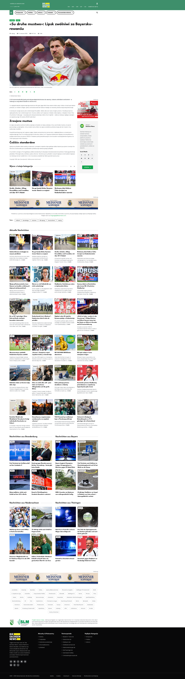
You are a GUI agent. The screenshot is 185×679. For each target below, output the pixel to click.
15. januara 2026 (22, 33)
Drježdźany (41, 608)
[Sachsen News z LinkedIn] (88, 154)
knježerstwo (39, 601)
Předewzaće (52, 593)
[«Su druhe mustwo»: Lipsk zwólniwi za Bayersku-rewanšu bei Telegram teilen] (34, 91)
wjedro (16, 608)
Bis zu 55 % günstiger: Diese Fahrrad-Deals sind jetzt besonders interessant (18, 318)
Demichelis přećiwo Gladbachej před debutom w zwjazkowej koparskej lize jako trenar (87, 384)
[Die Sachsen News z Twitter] (18, 665)
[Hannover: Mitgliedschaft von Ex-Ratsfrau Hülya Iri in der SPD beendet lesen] (20, 544)
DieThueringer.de (68, 650)
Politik (34, 441)
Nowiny (12, 20)
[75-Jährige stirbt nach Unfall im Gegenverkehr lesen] (42, 517)
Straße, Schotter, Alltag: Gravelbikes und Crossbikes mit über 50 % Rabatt (19, 190)
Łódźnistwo (74, 608)
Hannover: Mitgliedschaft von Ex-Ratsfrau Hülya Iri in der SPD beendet (20, 558)
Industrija (23, 590)
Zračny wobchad (53, 612)
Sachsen (34, 220)
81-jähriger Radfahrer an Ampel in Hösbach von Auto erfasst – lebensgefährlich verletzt (88, 494)
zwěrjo (94, 601)
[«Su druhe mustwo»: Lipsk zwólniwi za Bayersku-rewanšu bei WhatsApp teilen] (14, 91)
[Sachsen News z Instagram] (92, 154)
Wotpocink (19, 12)
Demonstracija (40, 597)
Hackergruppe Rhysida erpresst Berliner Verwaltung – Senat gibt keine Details (42, 465)
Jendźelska (14, 590)
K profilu (86, 167)
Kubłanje (58, 608)
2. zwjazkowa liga (16, 593)
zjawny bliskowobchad (52, 590)
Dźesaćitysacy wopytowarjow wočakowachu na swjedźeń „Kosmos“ (41, 419)
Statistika (27, 593)
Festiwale (50, 604)
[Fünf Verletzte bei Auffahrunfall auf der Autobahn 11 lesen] (20, 450)
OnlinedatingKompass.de (70, 655)
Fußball (18, 220)
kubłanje (29, 597)
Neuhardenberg (16, 601)
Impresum (66, 676)
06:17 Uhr (33, 33)
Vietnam (83, 608)
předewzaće (40, 604)
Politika (30, 12)
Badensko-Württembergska (74, 597)
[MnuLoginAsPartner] (97, 4)
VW (25, 601)
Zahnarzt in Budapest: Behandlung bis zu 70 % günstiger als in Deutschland (86, 419)
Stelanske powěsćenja (45, 642)
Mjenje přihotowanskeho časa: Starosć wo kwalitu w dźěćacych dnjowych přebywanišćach (20, 286)
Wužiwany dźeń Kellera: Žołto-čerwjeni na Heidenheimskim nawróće (63, 190)
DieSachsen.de (67, 639)
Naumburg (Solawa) (66, 601)
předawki (42, 647)
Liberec (50, 608)
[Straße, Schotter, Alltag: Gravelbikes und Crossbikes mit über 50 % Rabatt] (20, 178)
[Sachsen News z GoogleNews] (81, 154)
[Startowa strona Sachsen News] (85, 154)
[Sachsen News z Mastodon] (92, 158)
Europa (58, 604)
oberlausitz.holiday (68, 653)
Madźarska (90, 604)
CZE (85, 6)
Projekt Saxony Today (38, 620)
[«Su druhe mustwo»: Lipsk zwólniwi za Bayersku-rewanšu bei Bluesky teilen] (26, 91)
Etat (31, 601)
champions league (52, 601)
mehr (23, 260)
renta (77, 601)
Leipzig (13, 33)
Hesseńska (60, 597)
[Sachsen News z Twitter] (81, 161)
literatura (17, 604)
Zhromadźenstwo (44, 645)
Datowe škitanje (76, 676)
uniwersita (50, 597)
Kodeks (58, 676)
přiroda (88, 593)
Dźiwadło (61, 593)
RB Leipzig (42, 220)
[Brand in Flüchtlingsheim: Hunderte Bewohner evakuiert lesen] (42, 479)
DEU (69, 6)
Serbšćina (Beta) (93, 6)
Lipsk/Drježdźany (90, 597)
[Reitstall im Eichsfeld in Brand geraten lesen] (66, 546)
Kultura (40, 12)
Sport (18, 20)
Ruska (14, 597)
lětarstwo (67, 604)
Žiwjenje (12, 235)
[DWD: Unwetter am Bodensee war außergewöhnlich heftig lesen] (66, 479)
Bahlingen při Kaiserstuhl (82, 590)
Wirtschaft (82, 441)
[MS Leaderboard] (54, 204)
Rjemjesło (85, 601)
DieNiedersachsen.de (69, 645)
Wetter (58, 470)
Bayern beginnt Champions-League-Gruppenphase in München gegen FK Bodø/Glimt (65, 465)
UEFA (65, 608)
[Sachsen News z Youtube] (81, 158)
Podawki (50, 12)
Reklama (12, 171)
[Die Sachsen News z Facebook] (25, 661)
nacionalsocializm (28, 604)
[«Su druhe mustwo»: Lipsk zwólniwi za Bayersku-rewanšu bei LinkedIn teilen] (22, 91)
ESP (81, 6)
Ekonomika (13, 366)
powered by (14, 6)
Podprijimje (42, 639)
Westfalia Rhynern (78, 604)
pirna (95, 593)
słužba (52, 676)
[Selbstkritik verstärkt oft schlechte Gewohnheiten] (42, 274)
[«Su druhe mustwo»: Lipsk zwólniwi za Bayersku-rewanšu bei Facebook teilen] (18, 91)
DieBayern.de (66, 642)
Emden (91, 608)
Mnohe (22, 597)
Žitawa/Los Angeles (67, 590)
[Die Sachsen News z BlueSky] (11, 665)
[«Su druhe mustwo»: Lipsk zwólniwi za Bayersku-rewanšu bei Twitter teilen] (30, 91)
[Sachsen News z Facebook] (85, 158)
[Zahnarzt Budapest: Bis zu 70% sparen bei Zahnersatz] (87, 407)
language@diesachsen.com (58, 215)
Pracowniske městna (64, 12)
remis (80, 593)
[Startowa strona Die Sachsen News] (11, 661)
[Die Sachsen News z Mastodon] (14, 665)
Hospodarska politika (39, 593)
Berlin (94, 590)
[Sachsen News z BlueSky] (88, 158)
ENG (73, 6)
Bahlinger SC (71, 593)
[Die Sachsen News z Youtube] (21, 661)
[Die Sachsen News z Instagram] (18, 661)
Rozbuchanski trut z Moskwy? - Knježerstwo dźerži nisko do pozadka (42, 318)
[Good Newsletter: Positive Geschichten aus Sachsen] (65, 342)
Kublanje (12, 267)
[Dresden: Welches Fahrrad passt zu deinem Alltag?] (20, 306)
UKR (77, 6)
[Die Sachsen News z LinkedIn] (14, 661)
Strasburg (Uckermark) (28, 608)
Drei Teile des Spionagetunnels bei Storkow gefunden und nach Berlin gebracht (87, 531)
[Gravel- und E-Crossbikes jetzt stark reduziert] (65, 242)
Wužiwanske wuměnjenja (91, 676)
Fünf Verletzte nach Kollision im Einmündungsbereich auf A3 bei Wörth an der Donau (88, 465)
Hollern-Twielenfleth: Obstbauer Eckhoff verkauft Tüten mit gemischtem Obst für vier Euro (42, 558)
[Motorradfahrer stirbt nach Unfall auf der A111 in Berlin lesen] (20, 479)
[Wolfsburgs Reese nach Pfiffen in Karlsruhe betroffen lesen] (20, 517)
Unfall (12, 441)
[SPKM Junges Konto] (87, 109)
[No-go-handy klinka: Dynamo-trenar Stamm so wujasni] (42, 178)
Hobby (40, 590)
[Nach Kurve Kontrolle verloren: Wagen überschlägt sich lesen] (66, 517)
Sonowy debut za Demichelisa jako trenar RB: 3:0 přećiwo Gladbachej (86, 286)
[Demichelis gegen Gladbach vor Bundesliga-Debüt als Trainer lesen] (88, 546)
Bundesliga (26, 220)
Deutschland (51, 220)
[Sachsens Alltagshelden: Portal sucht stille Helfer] (42, 373)
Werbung (58, 235)
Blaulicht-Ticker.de (68, 637)
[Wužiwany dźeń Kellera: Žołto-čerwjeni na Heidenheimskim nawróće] (65, 178)
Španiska (32, 590)
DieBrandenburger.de (69, 647)
